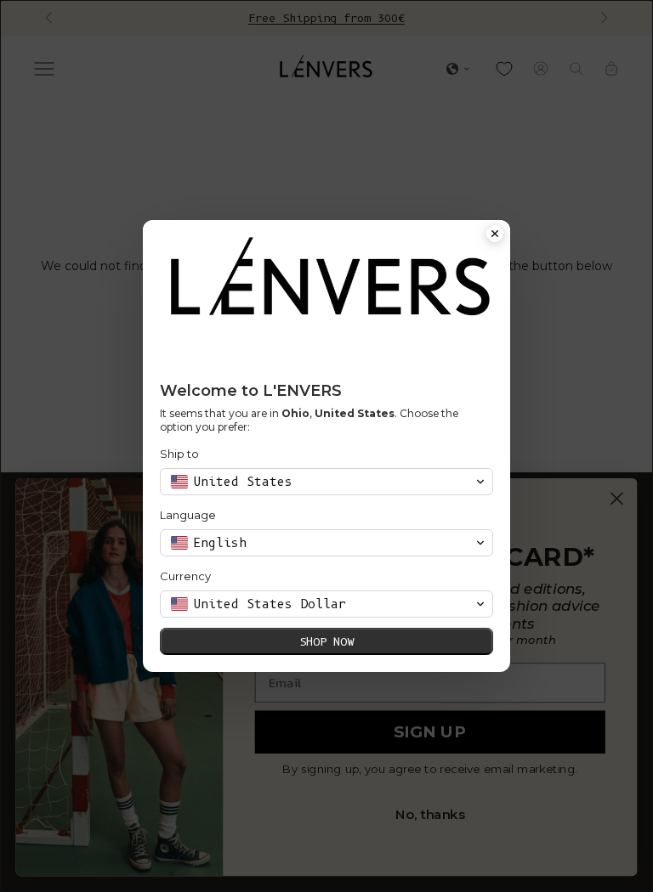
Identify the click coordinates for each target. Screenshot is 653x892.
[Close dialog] (495, 235)
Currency (185, 576)
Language (188, 515)
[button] (326, 481)
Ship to (179, 453)
